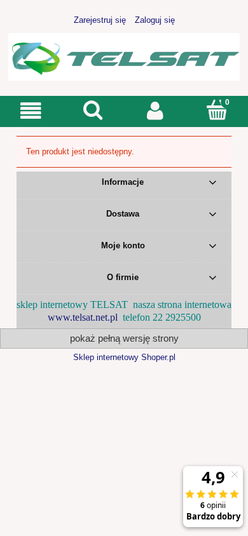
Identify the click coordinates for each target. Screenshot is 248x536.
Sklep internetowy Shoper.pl (124, 357)
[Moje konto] (155, 111)
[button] (31, 111)
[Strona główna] (124, 55)
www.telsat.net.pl (83, 317)
